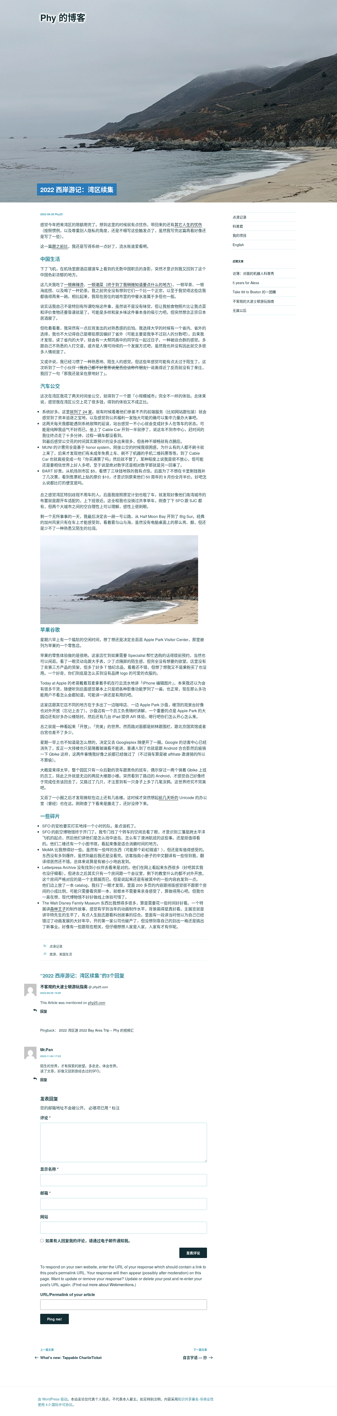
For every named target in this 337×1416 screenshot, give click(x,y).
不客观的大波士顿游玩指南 (64, 986)
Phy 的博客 (62, 17)
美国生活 (65, 954)
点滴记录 (56, 946)
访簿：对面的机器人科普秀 (253, 273)
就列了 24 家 (81, 411)
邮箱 (45, 1193)
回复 (43, 1011)
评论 (45, 1118)
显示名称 (49, 1169)
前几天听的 (168, 797)
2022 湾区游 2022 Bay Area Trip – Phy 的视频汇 (96, 1030)
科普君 (238, 226)
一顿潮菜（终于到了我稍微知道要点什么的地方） (130, 284)
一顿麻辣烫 (74, 284)
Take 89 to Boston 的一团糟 (254, 291)
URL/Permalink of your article (67, 1294)
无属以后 (239, 310)
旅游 (53, 954)
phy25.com (100, 987)
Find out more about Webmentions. (104, 1284)
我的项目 (239, 235)
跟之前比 (60, 246)
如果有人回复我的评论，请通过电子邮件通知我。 (88, 1240)
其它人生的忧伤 (188, 224)
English (238, 244)
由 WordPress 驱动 (52, 1398)
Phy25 (59, 214)
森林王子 (58, 909)
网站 (44, 1216)
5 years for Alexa (246, 282)
